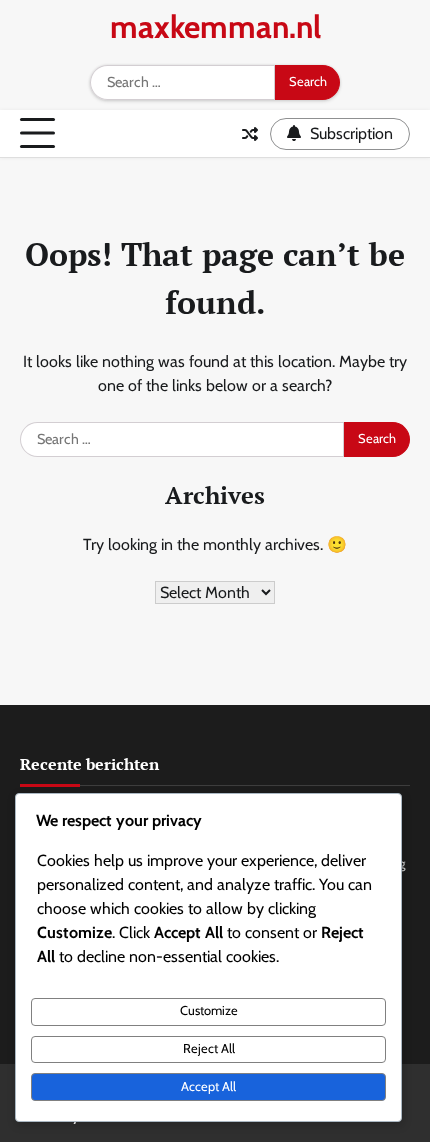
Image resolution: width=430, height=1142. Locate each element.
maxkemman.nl (215, 26)
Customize (209, 1010)
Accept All (208, 1086)
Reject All (209, 1048)
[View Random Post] (250, 134)
